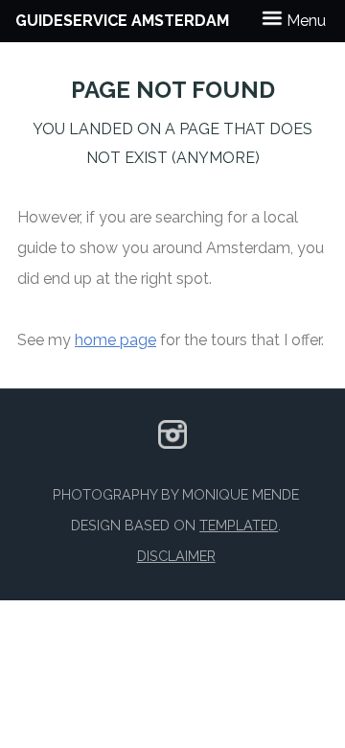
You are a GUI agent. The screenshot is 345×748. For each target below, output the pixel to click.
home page (115, 340)
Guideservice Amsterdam (122, 21)
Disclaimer (176, 556)
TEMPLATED (238, 525)
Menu (304, 21)
